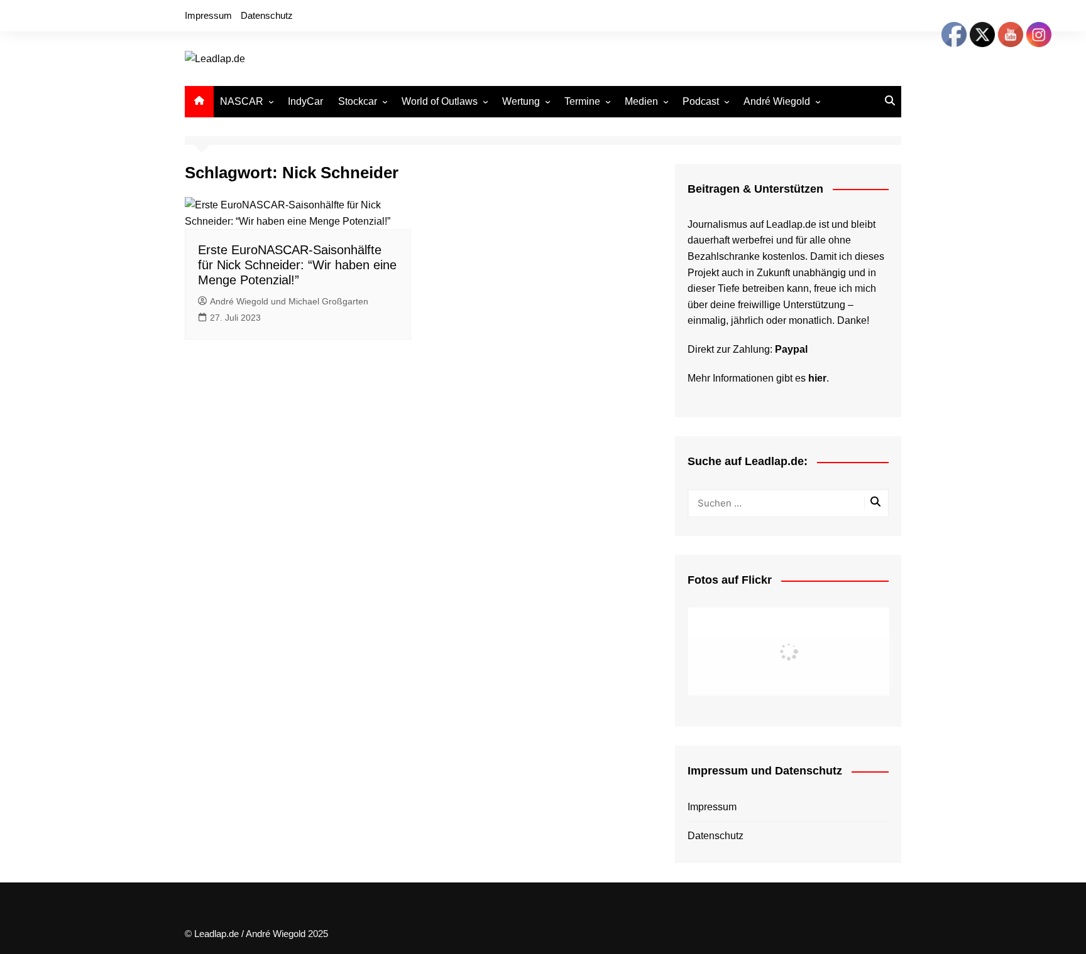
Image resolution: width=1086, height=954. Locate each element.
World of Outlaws (440, 101)
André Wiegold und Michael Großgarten (289, 301)
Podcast (701, 101)
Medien (641, 101)
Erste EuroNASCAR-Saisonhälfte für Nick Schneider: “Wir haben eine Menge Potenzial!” (297, 265)
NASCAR (241, 101)
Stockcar (357, 101)
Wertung (521, 101)
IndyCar (305, 101)
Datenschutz (267, 15)
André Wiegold (776, 101)
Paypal (791, 349)
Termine (582, 101)
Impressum (208, 15)
